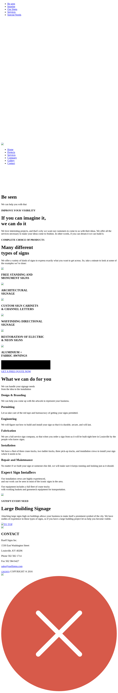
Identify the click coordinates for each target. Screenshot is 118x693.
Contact (11, 163)
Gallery (11, 160)
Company (12, 157)
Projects (11, 152)
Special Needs (14, 14)
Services (11, 12)
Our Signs (12, 9)
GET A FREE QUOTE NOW (16, 371)
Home (10, 149)
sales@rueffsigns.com (11, 566)
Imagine (11, 6)
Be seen (11, 3)
